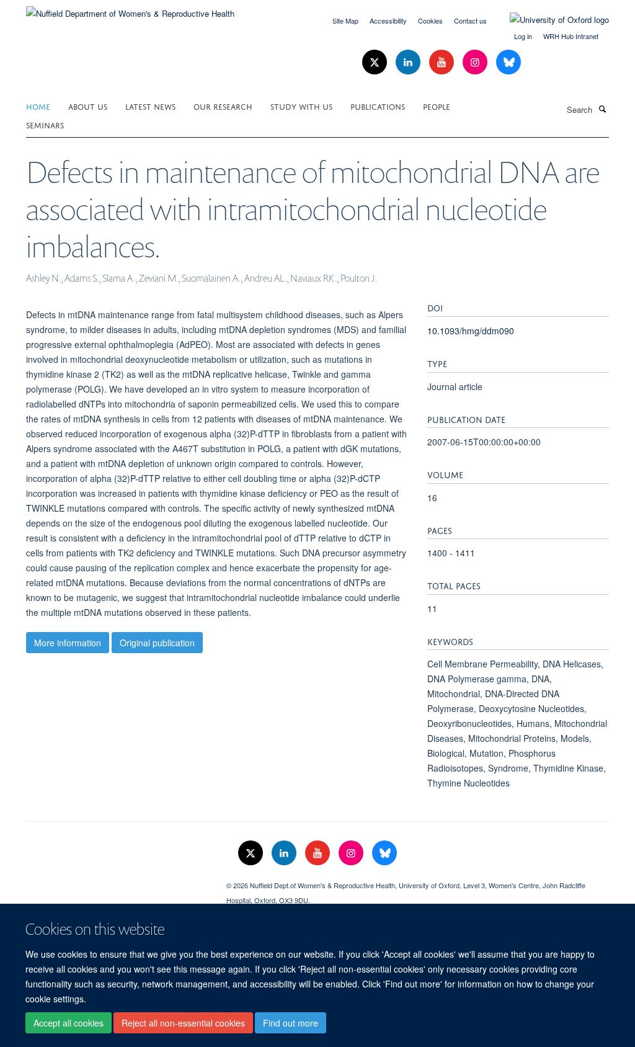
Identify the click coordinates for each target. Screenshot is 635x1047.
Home (38, 106)
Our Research (222, 106)
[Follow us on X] (375, 62)
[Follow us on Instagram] (476, 62)
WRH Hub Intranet (570, 36)
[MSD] (117, 881)
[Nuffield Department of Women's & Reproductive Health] (130, 9)
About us (87, 106)
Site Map (345, 20)
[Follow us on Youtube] (442, 62)
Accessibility (388, 20)
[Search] (602, 108)
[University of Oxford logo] (550, 19)
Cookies (430, 20)
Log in (523, 36)
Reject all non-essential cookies (183, 1023)
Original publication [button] (157, 642)
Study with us (301, 106)
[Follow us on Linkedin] (409, 62)
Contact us (470, 20)
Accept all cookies (68, 1023)
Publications (377, 106)
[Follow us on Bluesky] (508, 62)
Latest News (150, 106)
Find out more (290, 1023)
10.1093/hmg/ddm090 (470, 330)
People (436, 106)
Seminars (45, 124)
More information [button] (67, 642)
